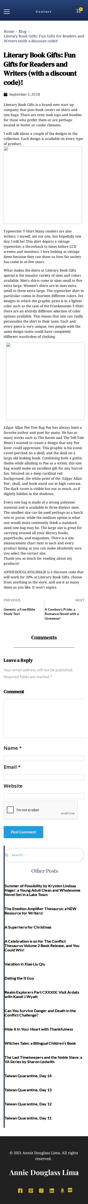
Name (13, 748)
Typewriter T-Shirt (19, 231)
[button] (7, 12)
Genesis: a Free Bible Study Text (19, 611)
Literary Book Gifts (19, 104)
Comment (14, 691)
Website (13, 786)
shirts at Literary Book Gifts (53, 270)
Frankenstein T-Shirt (67, 306)
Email (12, 767)
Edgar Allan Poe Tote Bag (24, 427)
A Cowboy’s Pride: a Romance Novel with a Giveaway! (62, 613)
